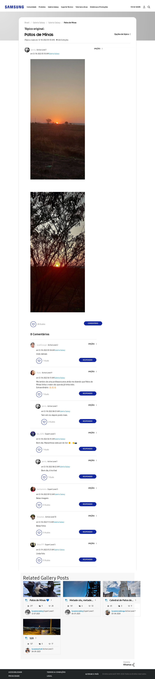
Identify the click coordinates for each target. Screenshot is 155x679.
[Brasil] (14, 7)
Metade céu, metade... (81, 600)
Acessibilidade (15, 672)
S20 (32, 638)
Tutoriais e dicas (82, 7)
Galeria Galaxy (53, 7)
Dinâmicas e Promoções (99, 7)
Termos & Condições (56, 672)
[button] (98, 49)
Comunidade (31, 7)
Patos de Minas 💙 (39, 600)
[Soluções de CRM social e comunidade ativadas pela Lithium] (129, 664)
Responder (87, 360)
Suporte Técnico (67, 7)
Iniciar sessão (136, 7)
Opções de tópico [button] (121, 34)
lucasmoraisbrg (37, 611)
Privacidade (14, 676)
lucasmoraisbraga (118, 611)
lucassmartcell (37, 649)
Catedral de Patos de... (121, 600)
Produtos (42, 7)
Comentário (93, 323)
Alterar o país (92, 674)
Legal (49, 676)
